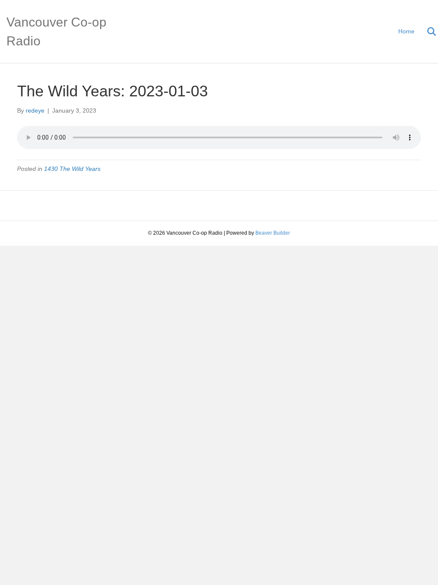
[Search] (426, 32)
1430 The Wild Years (72, 168)
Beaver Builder (272, 233)
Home (406, 31)
